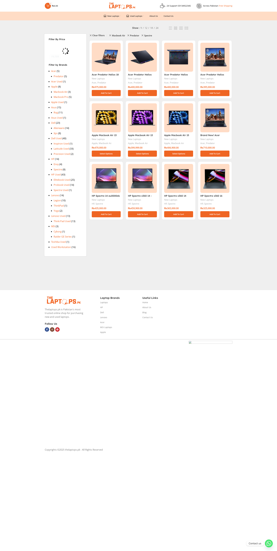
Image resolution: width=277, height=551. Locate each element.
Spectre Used (61, 190)
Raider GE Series (63, 236)
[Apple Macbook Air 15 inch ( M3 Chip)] (178, 117)
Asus (53, 107)
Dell (53, 122)
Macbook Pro (61, 97)
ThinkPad (59, 205)
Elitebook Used (62, 179)
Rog (56, 112)
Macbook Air (60, 91)
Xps (56, 133)
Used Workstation (61, 247)
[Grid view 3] (181, 28)
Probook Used (61, 184)
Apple (54, 86)
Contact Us (147, 317)
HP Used (56, 174)
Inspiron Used (61, 143)
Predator (59, 76)
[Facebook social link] (47, 329)
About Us (146, 307)
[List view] (170, 28)
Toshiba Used (58, 241)
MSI (53, 226)
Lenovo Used (58, 216)
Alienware (59, 128)
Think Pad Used (62, 221)
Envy (56, 164)
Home (145, 302)
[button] (106, 93)
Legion (57, 200)
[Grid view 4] (186, 28)
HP (52, 159)
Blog (144, 312)
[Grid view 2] (175, 28)
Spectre (58, 169)
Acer (53, 71)
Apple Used (57, 102)
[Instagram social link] (52, 329)
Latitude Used (61, 148)
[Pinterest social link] (57, 329)
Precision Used (62, 154)
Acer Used (56, 81)
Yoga (56, 210)
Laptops (104, 302)
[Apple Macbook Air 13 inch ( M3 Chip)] (142, 117)
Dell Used (56, 138)
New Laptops (98, 78)
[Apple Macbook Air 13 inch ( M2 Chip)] (106, 117)
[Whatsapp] (269, 543)
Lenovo (55, 195)
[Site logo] (122, 5)
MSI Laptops (106, 327)
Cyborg (58, 231)
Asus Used (57, 117)
